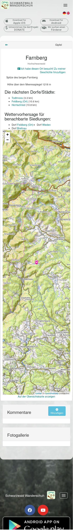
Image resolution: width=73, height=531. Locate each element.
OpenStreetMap (52, 393)
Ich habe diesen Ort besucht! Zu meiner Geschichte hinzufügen (43, 70)
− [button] (7, 140)
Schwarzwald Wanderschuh (24, 495)
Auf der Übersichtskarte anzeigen (36, 396)
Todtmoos (17, 98)
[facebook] (30, 510)
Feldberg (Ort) (20, 101)
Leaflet (38, 393)
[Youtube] (43, 510)
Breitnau (22, 128)
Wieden (46, 124)
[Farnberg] (36, 262)
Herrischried (18, 105)
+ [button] (7, 134)
